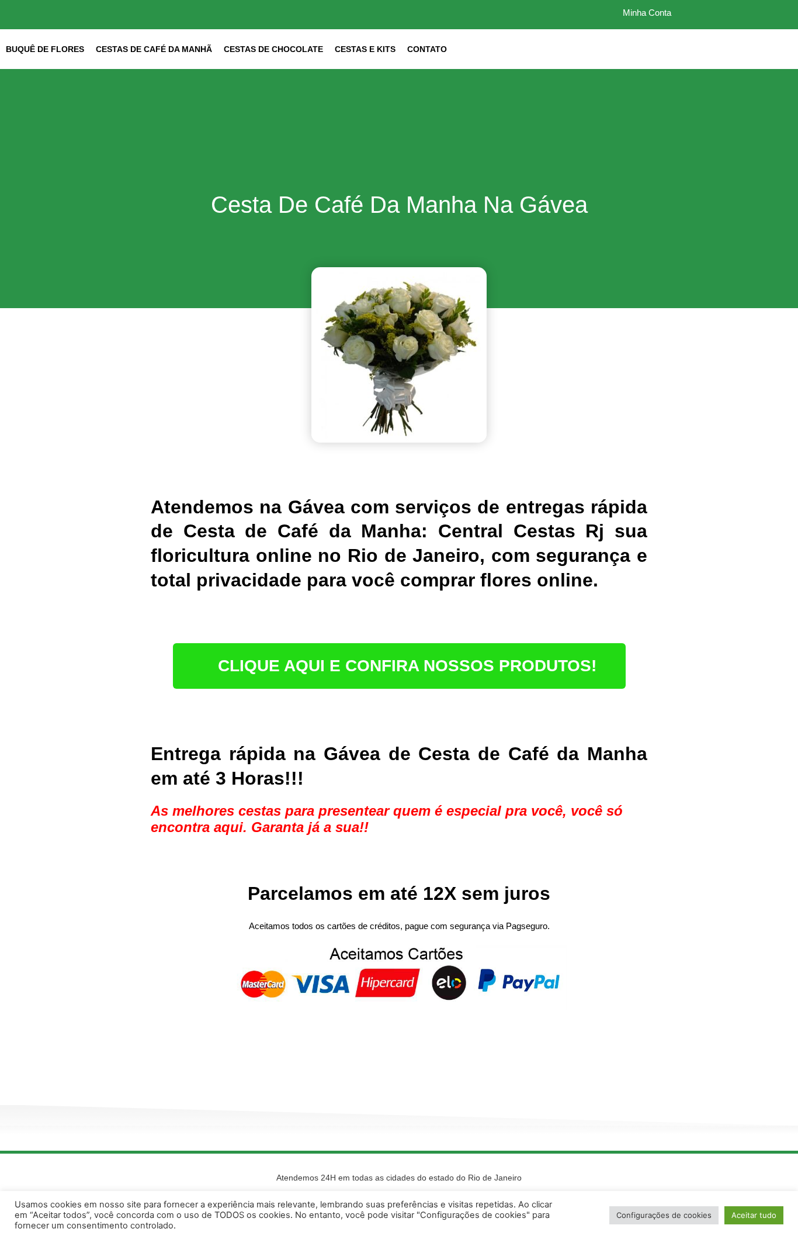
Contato (427, 49)
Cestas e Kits (365, 49)
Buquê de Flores (45, 49)
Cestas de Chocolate (273, 49)
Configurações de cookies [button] (664, 1215)
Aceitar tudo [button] (753, 1215)
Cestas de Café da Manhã (154, 49)
